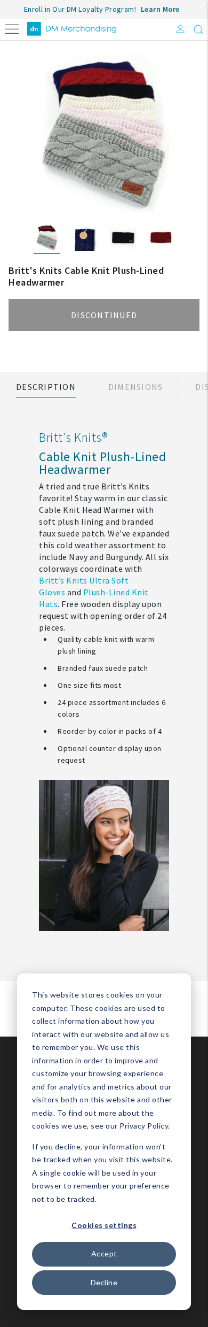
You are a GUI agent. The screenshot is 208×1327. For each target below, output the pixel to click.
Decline (104, 1282)
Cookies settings (104, 1225)
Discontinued (104, 315)
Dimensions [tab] (135, 386)
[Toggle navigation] (12, 28)
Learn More (160, 9)
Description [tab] (46, 386)
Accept (104, 1253)
